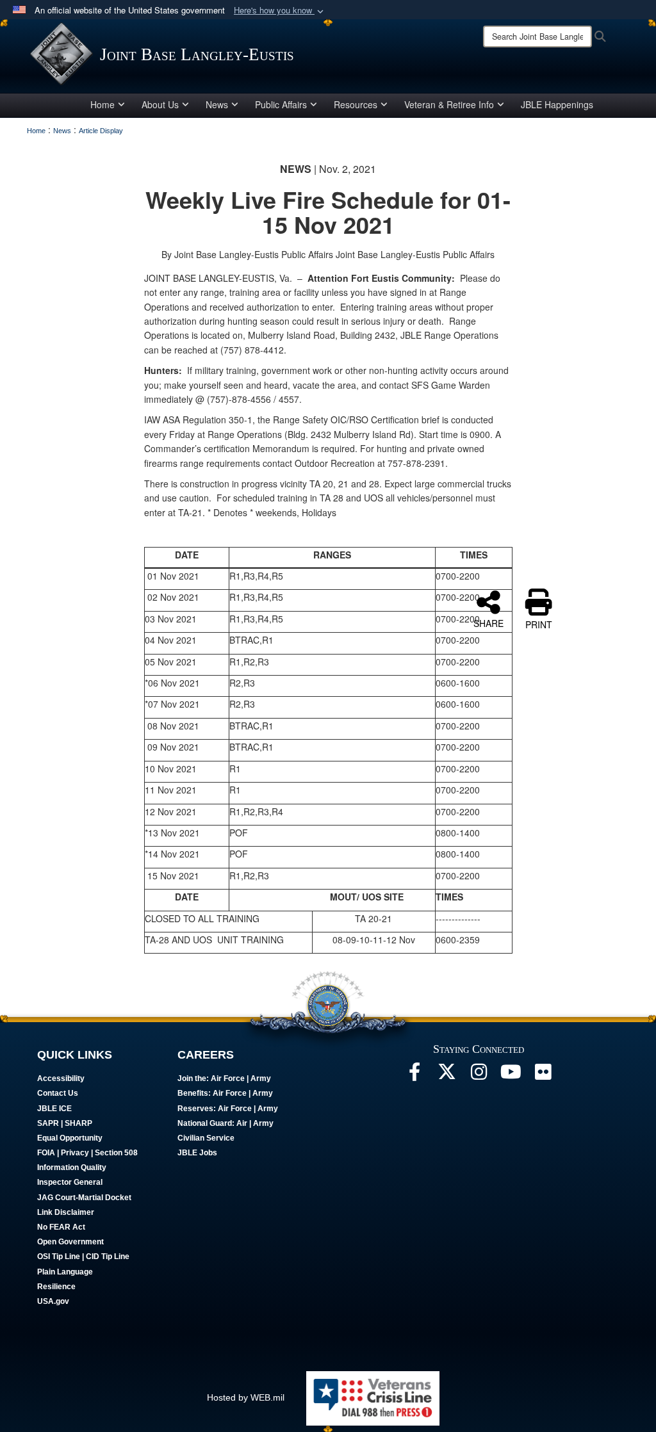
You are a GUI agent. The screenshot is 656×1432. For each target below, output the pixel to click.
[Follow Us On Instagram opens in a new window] (479, 1075)
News (217, 104)
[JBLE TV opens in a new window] (511, 1075)
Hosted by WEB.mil (245, 1397)
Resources (355, 104)
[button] (280, 10)
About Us (160, 104)
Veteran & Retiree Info (449, 104)
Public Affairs (281, 104)
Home (102, 104)
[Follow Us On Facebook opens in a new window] (414, 1075)
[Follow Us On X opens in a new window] (446, 1075)
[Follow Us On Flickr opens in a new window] (543, 1075)
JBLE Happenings (557, 104)
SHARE (488, 622)
